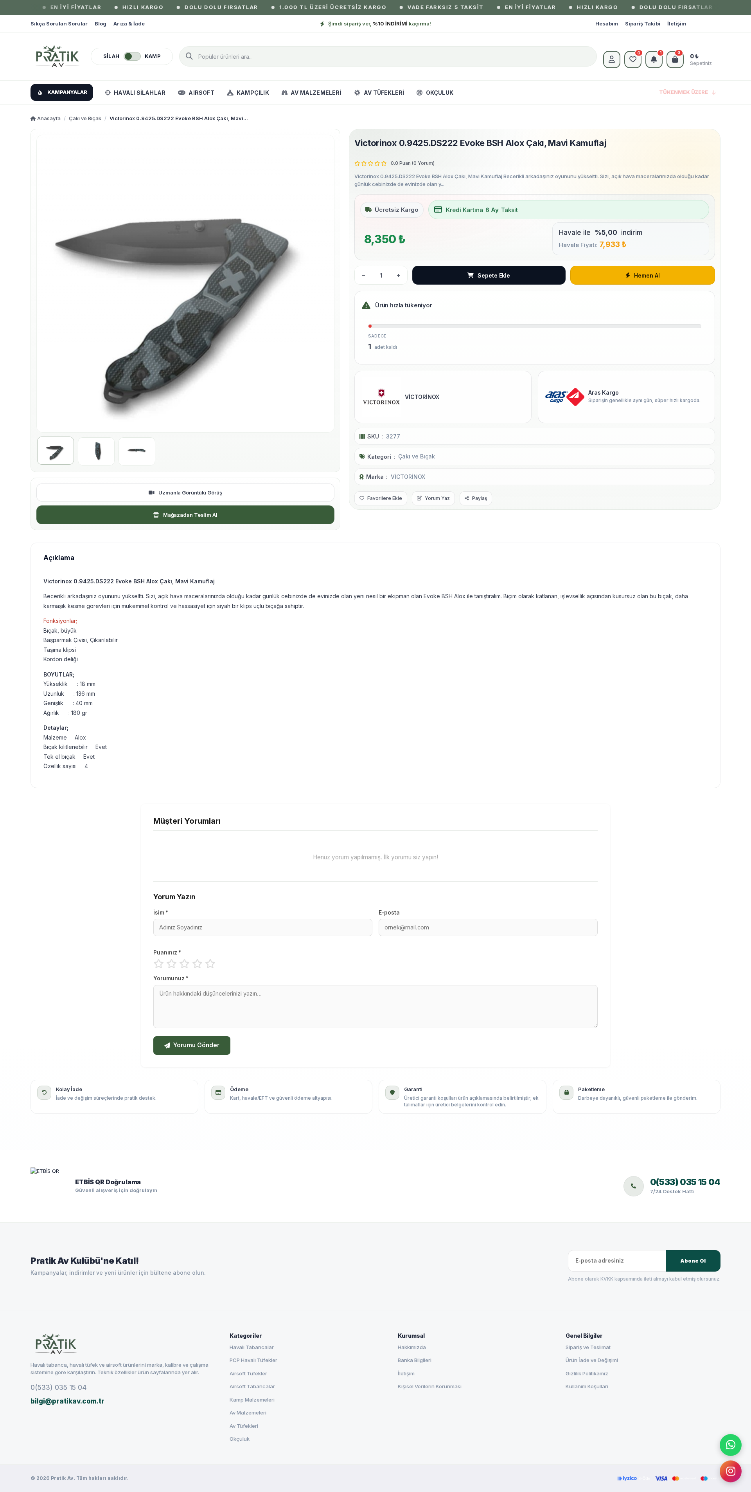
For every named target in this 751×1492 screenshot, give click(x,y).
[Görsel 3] (137, 451)
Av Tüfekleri (244, 1426)
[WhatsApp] (731, 1444)
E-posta (389, 912)
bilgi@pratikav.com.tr (67, 1401)
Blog (100, 23)
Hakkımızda (412, 1347)
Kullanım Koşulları (587, 1386)
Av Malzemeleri (248, 1412)
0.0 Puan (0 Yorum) (413, 163)
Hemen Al (646, 275)
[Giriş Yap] (611, 59)
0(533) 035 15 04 (58, 1387)
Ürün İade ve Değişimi (592, 1360)
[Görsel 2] (96, 451)
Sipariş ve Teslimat (588, 1347)
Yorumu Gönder (196, 1045)
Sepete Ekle (494, 275)
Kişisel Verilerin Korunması (430, 1386)
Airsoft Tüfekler (248, 1373)
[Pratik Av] (57, 56)
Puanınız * (167, 952)
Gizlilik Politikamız (587, 1373)
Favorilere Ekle (384, 498)
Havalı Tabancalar (252, 1347)
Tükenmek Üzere (683, 92)
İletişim (676, 23)
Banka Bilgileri (414, 1360)
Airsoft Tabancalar (252, 1386)
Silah (111, 56)
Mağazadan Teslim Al (190, 515)
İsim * (160, 912)
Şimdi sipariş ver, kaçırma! (379, 23)
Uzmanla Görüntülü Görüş (190, 492)
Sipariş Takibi (642, 23)
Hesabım (606, 23)
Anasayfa (48, 118)
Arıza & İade (129, 23)
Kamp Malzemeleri (252, 1399)
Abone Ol (692, 1261)
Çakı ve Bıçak (85, 118)
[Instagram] (731, 1470)
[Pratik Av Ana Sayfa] (123, 1344)
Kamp (153, 56)
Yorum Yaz (437, 498)
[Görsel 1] (55, 451)
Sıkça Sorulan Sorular (59, 23)
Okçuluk (240, 1439)
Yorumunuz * (171, 978)
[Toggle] (132, 56)
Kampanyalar (67, 92)
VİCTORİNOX (408, 476)
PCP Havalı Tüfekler (253, 1360)
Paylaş (479, 498)
